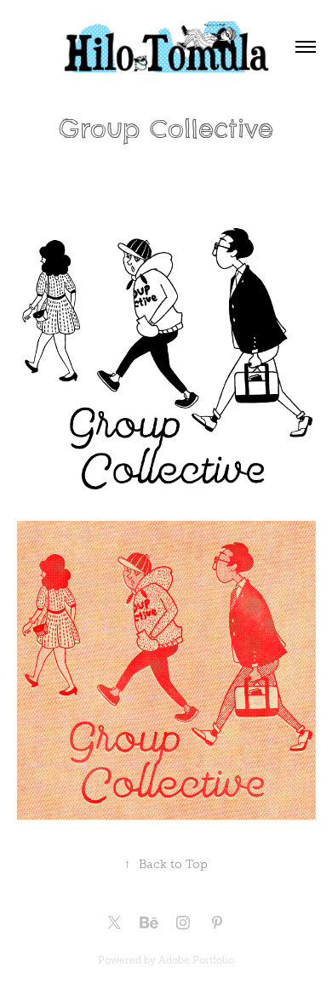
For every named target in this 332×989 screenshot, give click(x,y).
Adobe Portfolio (196, 960)
